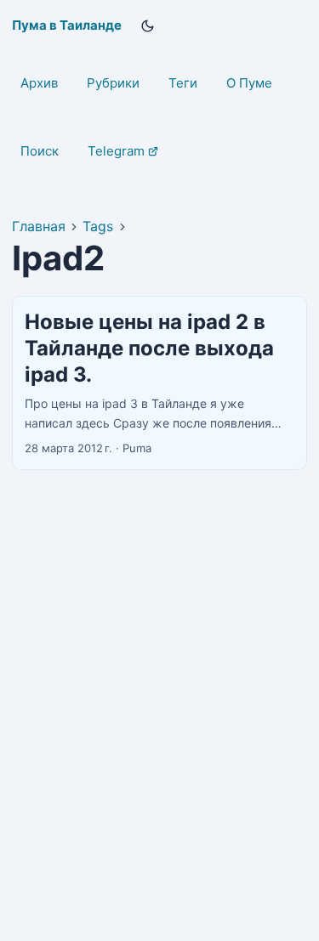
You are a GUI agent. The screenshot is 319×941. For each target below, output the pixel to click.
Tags (98, 226)
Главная (39, 226)
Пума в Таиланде (67, 25)
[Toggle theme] (148, 25)
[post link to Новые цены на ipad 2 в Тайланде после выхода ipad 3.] (159, 383)
